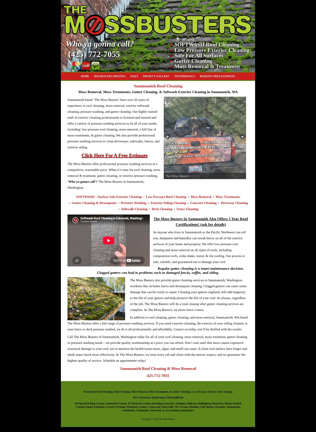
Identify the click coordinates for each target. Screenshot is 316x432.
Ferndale (121, 406)
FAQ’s (134, 76)
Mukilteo (194, 406)
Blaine (228, 403)
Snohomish (142, 410)
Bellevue (192, 403)
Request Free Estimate (217, 76)
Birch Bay (217, 403)
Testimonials (184, 76)
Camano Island (84, 406)
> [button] (241, 137)
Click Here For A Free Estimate (114, 155)
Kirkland (132, 406)
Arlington (180, 403)
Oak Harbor (207, 406)
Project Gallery (156, 76)
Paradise (220, 406)
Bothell (237, 403)
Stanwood (155, 410)
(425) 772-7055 (94, 54)
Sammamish (233, 406)
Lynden (142, 406)
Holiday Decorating (109, 76)
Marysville (167, 406)
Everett (110, 406)
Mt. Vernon (181, 406)
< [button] (167, 137)
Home (85, 76)
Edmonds (99, 406)
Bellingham (204, 403)
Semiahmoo (128, 410)
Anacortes (168, 403)
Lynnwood (154, 406)
